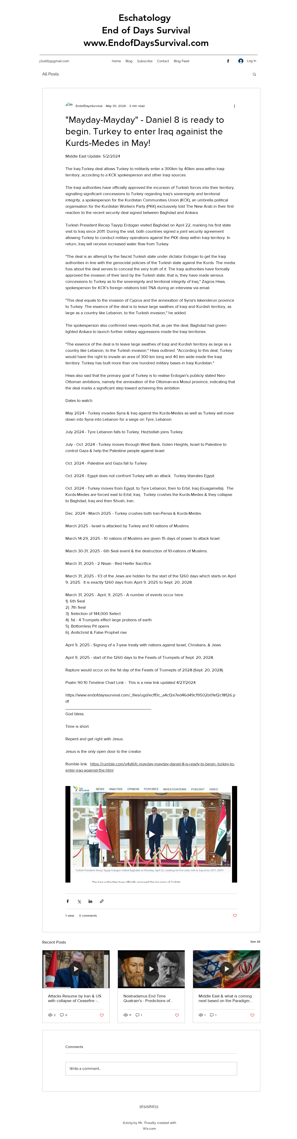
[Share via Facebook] (67, 901)
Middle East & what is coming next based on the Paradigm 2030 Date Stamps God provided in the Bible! (225, 998)
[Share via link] (102, 901)
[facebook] (228, 61)
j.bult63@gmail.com (54, 61)
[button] (254, 74)
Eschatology (146, 17)
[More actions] (234, 106)
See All (255, 941)
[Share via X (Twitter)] (79, 901)
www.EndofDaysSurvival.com (146, 42)
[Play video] (151, 834)
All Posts (50, 73)
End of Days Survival (146, 30)
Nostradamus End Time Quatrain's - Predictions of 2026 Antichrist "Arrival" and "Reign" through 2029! (149, 998)
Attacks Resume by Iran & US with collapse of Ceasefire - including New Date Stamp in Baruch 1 (74, 998)
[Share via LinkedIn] (90, 901)
